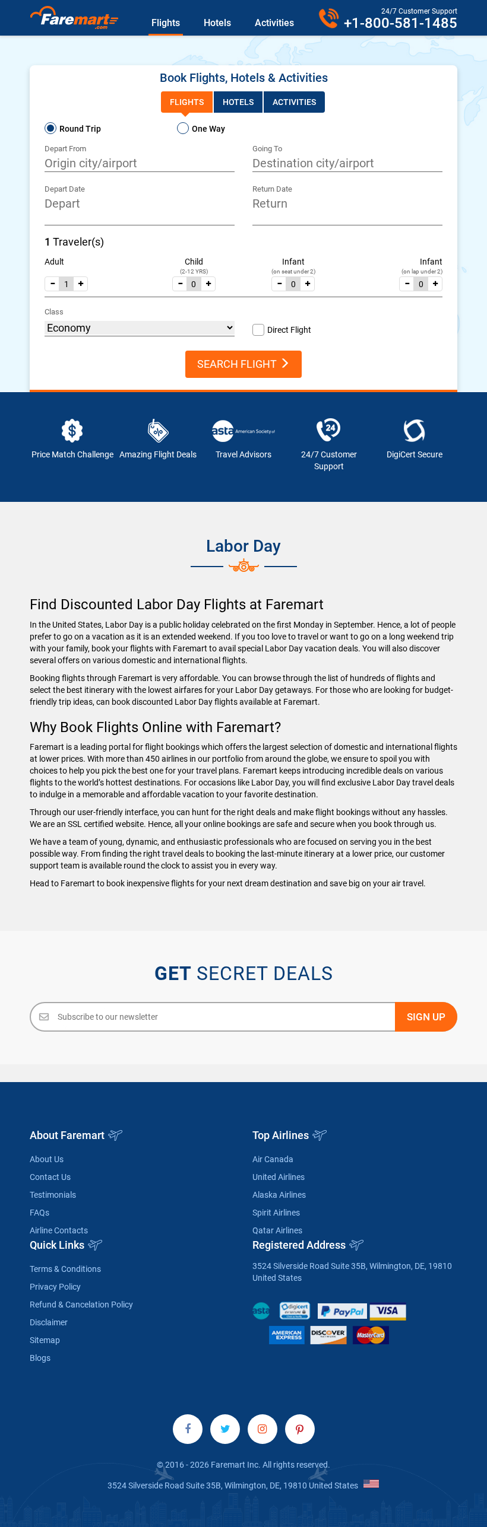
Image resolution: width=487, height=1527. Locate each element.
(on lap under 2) (421, 271)
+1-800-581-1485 (400, 23)
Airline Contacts (59, 1230)
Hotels (217, 22)
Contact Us (50, 1177)
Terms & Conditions (65, 1269)
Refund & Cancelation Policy (81, 1304)
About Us (47, 1159)
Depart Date (65, 188)
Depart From (65, 148)
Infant (293, 261)
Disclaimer (49, 1322)
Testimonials (53, 1195)
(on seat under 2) (293, 271)
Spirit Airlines (276, 1212)
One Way (208, 128)
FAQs (39, 1212)
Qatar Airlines (277, 1230)
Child (194, 261)
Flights (165, 22)
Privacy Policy (55, 1286)
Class (54, 311)
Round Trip (80, 128)
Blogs (40, 1358)
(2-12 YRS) (194, 271)
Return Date (272, 188)
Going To (267, 148)
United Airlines (278, 1177)
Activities (274, 22)
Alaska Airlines (279, 1195)
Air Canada (272, 1159)
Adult (54, 261)
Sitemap (45, 1340)
